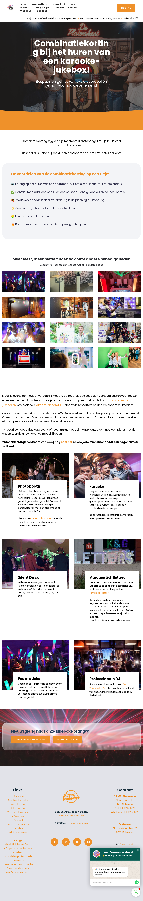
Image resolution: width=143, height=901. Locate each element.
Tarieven (19, 796)
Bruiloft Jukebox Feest (18, 844)
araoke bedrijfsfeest (19, 824)
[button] (137, 850)
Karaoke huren (18, 804)
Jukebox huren (19, 808)
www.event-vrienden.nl (71, 815)
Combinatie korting (18, 800)
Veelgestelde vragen (18, 812)
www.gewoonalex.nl (77, 823)
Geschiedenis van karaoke (18, 864)
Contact (18, 820)
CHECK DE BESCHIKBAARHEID (31, 739)
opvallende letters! (99, 592)
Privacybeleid (126, 844)
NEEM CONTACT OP (67, 739)
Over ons (19, 816)
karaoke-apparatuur (49, 405)
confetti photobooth (41, 518)
